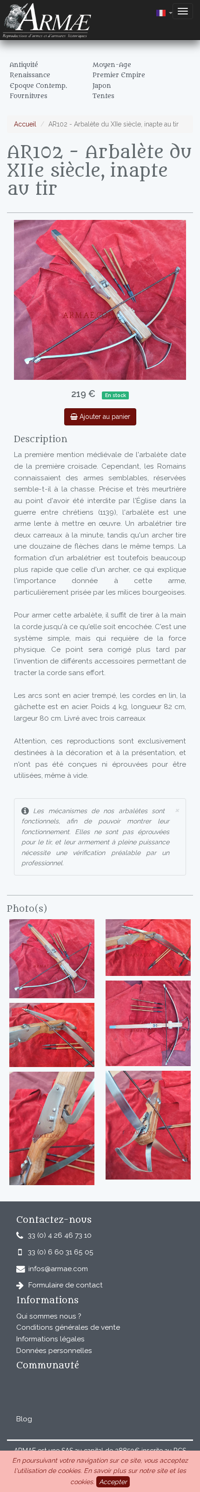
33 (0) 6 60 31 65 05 (60, 1252)
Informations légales (50, 1339)
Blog (24, 1419)
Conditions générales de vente (68, 1327)
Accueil (25, 124)
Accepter (113, 1481)
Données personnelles (54, 1350)
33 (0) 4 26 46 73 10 (60, 1235)
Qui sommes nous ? (48, 1316)
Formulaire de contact (65, 1285)
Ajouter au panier (104, 416)
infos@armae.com (58, 1269)
